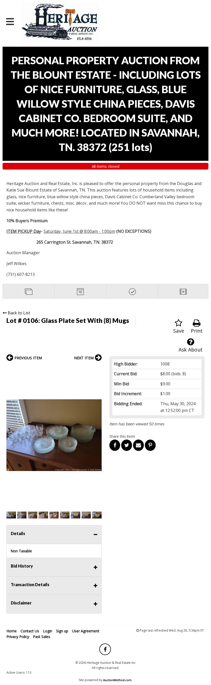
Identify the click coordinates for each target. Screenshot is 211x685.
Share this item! (122, 436)
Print (197, 330)
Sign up (62, 630)
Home (11, 630)
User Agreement (85, 630)
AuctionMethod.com (117, 680)
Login (47, 630)
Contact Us (30, 630)
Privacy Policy (17, 636)
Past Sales (41, 636)
